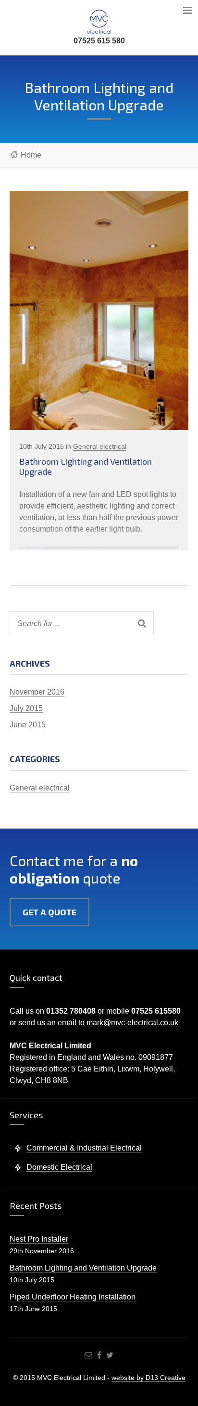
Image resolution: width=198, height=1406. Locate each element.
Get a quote (49, 912)
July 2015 (26, 708)
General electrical (99, 446)
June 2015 (28, 725)
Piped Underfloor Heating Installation (73, 1297)
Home (31, 155)
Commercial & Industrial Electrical (84, 1148)
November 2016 (37, 692)
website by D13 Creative (148, 1377)
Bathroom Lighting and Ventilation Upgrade (85, 466)
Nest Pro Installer (39, 1239)
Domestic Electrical (59, 1167)
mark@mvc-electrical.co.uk (132, 1022)
